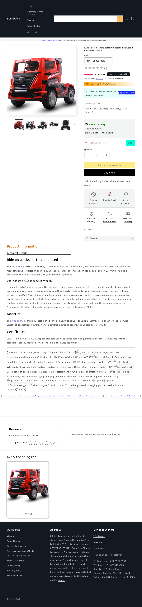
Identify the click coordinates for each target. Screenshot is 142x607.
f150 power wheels (41, 396)
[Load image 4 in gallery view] (54, 125)
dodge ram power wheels (25, 396)
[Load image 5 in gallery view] (65, 125)
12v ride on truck (10, 396)
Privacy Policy (13, 565)
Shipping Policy (14, 570)
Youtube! (98, 548)
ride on (20, 266)
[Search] (120, 19)
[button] (109, 238)
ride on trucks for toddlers (128, 396)
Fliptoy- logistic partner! (18, 555)
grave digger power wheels (57, 396)
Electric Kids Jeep (53, 40)
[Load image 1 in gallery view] (19, 125)
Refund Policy (13, 541)
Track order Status (15, 560)
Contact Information (16, 546)
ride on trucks (18, 320)
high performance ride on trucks (78, 396)
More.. (61, 580)
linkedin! (97, 542)
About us (11, 536)
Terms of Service (15, 575)
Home (43, 40)
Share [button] (90, 229)
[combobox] (88, 19)
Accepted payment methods (20, 550)
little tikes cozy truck (96, 396)
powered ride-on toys (111, 396)
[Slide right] (74, 125)
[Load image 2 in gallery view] (30, 125)
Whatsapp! (99, 536)
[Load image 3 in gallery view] (42, 125)
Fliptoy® (17, 599)
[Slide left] (10, 125)
